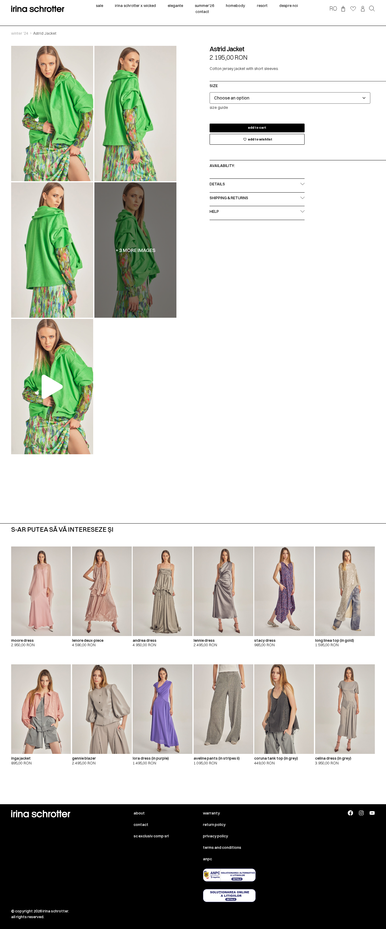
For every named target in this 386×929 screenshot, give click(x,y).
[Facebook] (350, 813)
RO (333, 8)
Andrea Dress (145, 640)
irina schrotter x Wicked (135, 5)
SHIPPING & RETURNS (229, 198)
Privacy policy (215, 836)
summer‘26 (204, 5)
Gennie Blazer (84, 758)
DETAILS (217, 184)
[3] (52, 250)
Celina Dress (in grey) (333, 758)
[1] (52, 113)
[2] (135, 113)
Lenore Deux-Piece (87, 640)
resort (262, 5)
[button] (372, 9)
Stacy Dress (265, 640)
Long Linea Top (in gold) (334, 640)
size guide (219, 107)
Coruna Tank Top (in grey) (276, 758)
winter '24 (19, 33)
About (139, 813)
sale (99, 5)
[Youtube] (372, 813)
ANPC (207, 859)
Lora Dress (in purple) (151, 758)
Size (214, 86)
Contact (141, 824)
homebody (235, 5)
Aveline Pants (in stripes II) (217, 758)
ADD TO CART (257, 128)
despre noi (288, 5)
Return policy (214, 824)
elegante (175, 5)
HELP (214, 211)
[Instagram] (361, 813)
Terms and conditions (222, 847)
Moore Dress (22, 640)
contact (202, 11)
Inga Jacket (21, 758)
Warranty (211, 813)
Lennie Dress (204, 640)
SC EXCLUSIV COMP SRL (151, 836)
